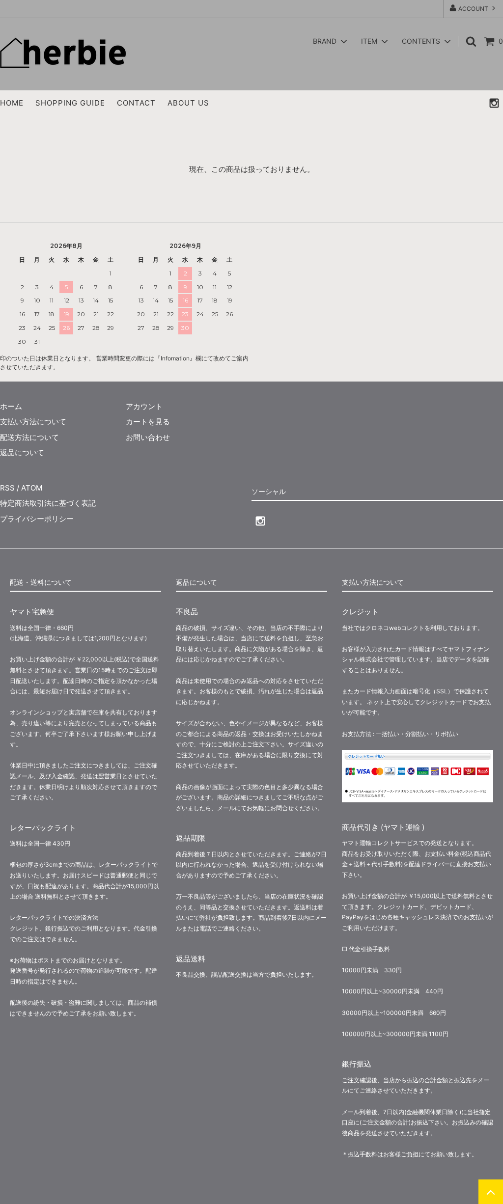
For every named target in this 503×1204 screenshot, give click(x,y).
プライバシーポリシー (37, 518)
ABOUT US (188, 103)
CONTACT (136, 103)
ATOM (31, 488)
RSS (7, 488)
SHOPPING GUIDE (70, 103)
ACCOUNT (473, 8)
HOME (12, 103)
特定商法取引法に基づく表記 (48, 503)
